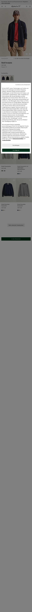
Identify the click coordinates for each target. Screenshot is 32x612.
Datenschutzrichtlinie (18, 138)
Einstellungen (16, 145)
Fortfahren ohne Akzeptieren (22, 84)
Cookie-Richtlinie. (6, 140)
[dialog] (16, 118)
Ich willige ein (16, 150)
